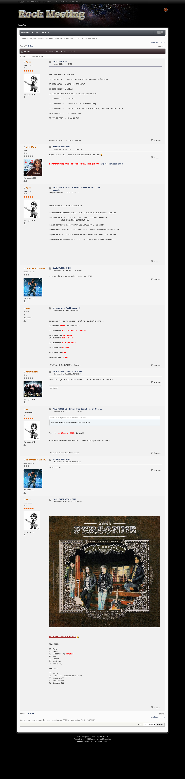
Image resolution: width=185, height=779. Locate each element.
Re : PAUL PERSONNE (62, 146)
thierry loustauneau (36, 268)
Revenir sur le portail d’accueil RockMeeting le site (74, 163)
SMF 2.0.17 (81, 737)
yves (28, 308)
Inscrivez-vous (42, 33)
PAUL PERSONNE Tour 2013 (64, 499)
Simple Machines (102, 737)
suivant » (162, 42)
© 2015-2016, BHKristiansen (92, 741)
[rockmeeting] (27, 181)
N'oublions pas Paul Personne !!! (66, 308)
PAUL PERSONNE (60, 61)
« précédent (154, 42)
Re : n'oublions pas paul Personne (67, 371)
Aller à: (140, 724)
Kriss (28, 61)
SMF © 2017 (90, 737)
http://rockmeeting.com (111, 163)
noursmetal (32, 371)
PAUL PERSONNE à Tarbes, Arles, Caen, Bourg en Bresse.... (77, 409)
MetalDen (31, 147)
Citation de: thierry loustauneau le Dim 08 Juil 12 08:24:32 (68, 417)
